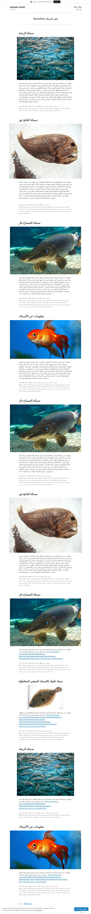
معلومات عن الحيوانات (64, 385)
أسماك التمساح (57, 300)
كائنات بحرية (23, 385)
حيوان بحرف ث (68, 209)
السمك (20, 110)
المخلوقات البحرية (31, 302)
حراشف (41, 110)
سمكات (68, 211)
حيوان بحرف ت (23, 306)
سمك (48, 110)
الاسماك (48, 387)
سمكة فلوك (44, 739)
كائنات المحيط (47, 733)
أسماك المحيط (39, 735)
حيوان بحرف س (23, 211)
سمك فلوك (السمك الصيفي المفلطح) (41, 681)
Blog (79, 7)
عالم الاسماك (37, 391)
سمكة (51, 110)
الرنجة (67, 108)
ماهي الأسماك (47, 385)
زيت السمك (59, 211)
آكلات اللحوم (48, 108)
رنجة (45, 110)
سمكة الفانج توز (28, 120)
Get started (57, 1)
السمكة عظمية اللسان (24, 304)
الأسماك (43, 387)
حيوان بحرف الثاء (48, 209)
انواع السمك (35, 110)
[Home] (77, 9)
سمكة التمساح (49, 306)
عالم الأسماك (30, 391)
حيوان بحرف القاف (39, 209)
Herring (22, 108)
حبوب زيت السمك (51, 211)
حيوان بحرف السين (58, 209)
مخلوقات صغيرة (38, 300)
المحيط (50, 207)
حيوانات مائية (63, 389)
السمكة (30, 110)
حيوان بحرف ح (31, 306)
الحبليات (57, 207)
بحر (24, 209)
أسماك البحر (29, 387)
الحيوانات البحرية (53, 106)
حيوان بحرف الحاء (55, 304)
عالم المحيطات (51, 739)
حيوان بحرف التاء (46, 304)
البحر (53, 207)
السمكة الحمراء (63, 302)
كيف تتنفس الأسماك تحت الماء (35, 733)
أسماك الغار (65, 300)
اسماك (39, 304)
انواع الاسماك (63, 387)
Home (75, 7)
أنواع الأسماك (22, 387)
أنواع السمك (55, 108)
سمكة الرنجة (26, 33)
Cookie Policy (38, 910)
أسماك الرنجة (62, 108)
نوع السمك (41, 108)
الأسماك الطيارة (51, 737)
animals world (17, 7)
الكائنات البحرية (37, 387)
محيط (68, 733)
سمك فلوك (34, 739)
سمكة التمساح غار (29, 223)
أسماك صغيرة (22, 302)
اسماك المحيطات (23, 739)
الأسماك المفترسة (23, 737)
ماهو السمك (28, 108)
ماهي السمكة (34, 108)
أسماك (51, 300)
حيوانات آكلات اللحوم (33, 211)
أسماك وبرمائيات (44, 106)
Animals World (24, 106)
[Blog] (80, 9)
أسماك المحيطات (47, 735)
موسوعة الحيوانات (31, 385)
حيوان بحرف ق (29, 209)
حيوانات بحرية (42, 211)
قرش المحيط (23, 733)
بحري (20, 389)
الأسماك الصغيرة (40, 302)
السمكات (25, 110)
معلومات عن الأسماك (31, 316)
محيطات (21, 735)
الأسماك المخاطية (33, 737)
